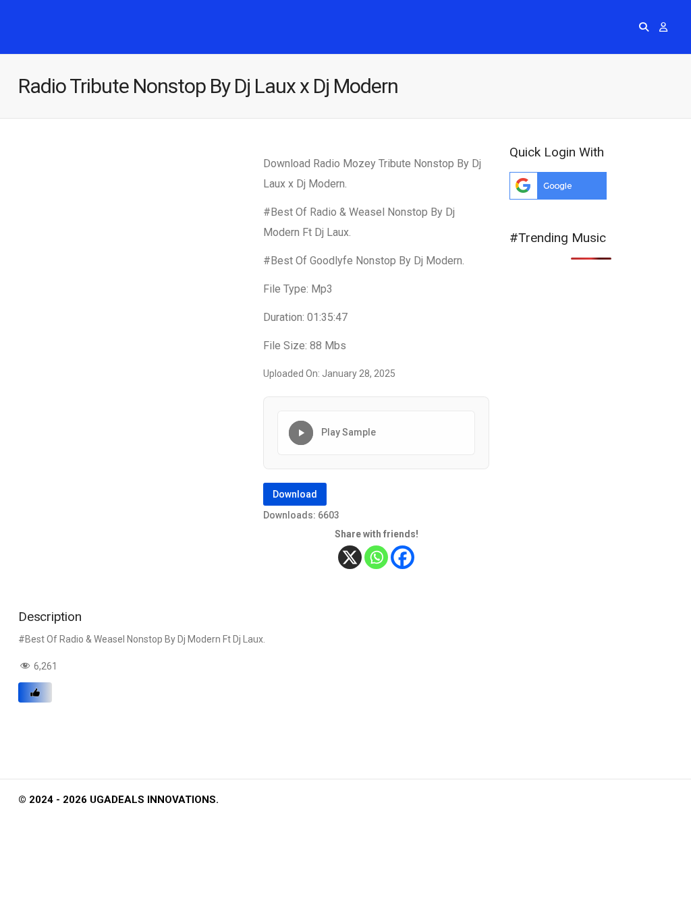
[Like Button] (35, 692)
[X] (350, 557)
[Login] (663, 27)
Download (295, 494)
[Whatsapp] (376, 557)
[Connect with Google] (558, 195)
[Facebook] (402, 557)
